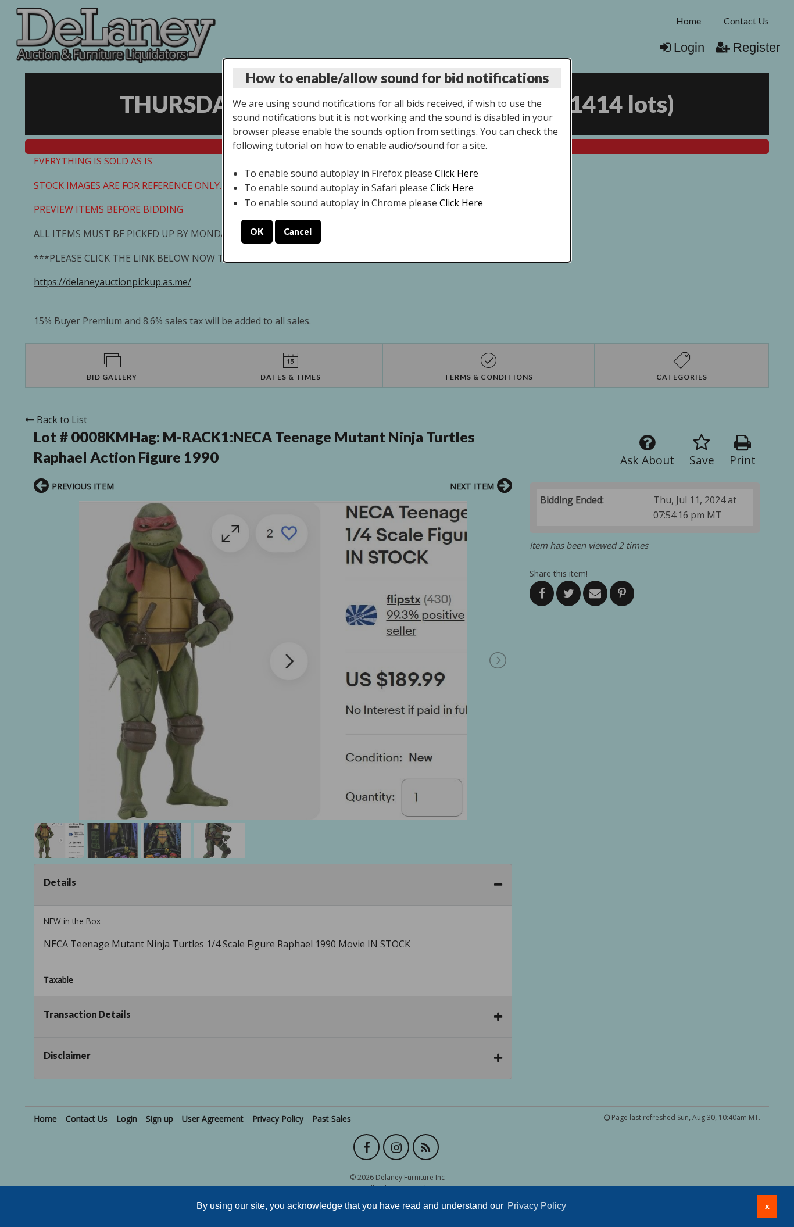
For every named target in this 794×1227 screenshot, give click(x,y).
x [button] (767, 1206)
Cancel (298, 232)
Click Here (456, 173)
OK (256, 232)
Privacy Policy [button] (536, 1206)
